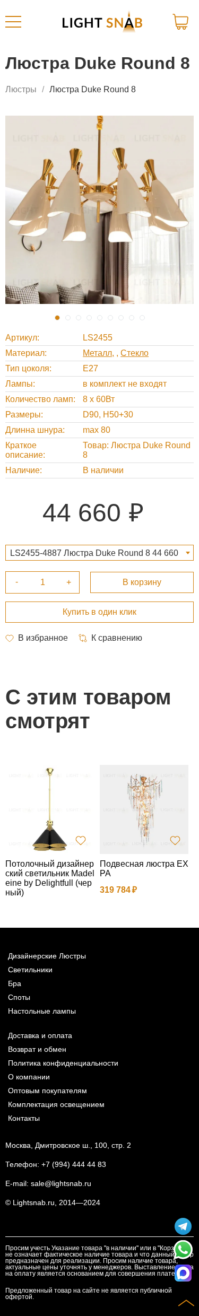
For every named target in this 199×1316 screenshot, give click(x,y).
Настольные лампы (42, 1011)
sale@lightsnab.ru (61, 1183)
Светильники (30, 969)
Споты (19, 997)
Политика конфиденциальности (63, 1063)
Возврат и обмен (37, 1049)
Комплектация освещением (56, 1104)
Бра (14, 983)
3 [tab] (78, 317)
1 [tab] (57, 317)
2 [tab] (68, 317)
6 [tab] (110, 317)
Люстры (21, 89)
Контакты (24, 1118)
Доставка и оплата (40, 1035)
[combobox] (99, 553)
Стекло (134, 353)
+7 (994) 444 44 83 (73, 1164)
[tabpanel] (99, 210)
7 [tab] (121, 317)
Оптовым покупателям (47, 1090)
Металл (97, 353)
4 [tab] (89, 317)
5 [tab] (99, 317)
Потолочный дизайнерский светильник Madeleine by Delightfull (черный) (49, 878)
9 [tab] (142, 317)
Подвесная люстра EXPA (144, 868)
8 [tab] (131, 317)
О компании (29, 1077)
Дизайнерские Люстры (47, 956)
